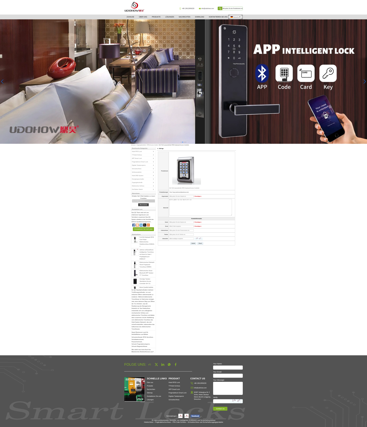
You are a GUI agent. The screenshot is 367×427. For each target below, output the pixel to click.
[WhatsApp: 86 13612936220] (137, 225)
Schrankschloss (136, 168)
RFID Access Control (152, 145)
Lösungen (169, 17)
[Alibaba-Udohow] (148, 225)
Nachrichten (184, 17)
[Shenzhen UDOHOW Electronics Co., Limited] (135, 11)
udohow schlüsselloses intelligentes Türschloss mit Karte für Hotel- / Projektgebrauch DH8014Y (147, 241)
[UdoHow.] (180, 416)
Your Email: (217, 372)
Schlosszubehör (137, 172)
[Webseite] (144, 225)
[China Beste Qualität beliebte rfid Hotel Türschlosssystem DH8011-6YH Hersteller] (135, 277)
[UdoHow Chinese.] (195, 416)
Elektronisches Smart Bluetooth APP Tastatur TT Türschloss (146, 260)
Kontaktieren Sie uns (218, 17)
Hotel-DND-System (137, 175)
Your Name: (217, 364)
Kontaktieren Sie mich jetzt (143, 229)
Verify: (215, 397)
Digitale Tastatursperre (139, 165)
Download (199, 17)
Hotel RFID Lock (137, 151)
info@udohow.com (207, 8)
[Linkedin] (141, 225)
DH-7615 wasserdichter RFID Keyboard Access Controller (184, 188)
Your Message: (219, 380)
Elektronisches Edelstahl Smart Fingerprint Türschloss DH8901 (147, 252)
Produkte (156, 17)
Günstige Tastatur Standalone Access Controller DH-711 (145, 269)
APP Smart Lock (137, 158)
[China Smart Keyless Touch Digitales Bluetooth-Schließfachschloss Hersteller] (135, 288)
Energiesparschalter (138, 179)
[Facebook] (133, 225)
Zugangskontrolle (141, 145)
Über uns (143, 17)
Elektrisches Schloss (138, 186)
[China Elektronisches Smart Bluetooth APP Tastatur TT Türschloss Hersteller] (135, 260)
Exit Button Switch (137, 189)
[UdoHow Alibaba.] (186, 416)
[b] (183, 81)
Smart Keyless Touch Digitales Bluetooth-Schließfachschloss (146, 287)
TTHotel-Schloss (137, 155)
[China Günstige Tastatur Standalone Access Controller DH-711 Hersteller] (135, 269)
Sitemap (150, 393)
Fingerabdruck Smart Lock (140, 162)
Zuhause (130, 17)
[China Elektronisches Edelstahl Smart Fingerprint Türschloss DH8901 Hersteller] (135, 252)
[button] (181, 142)
